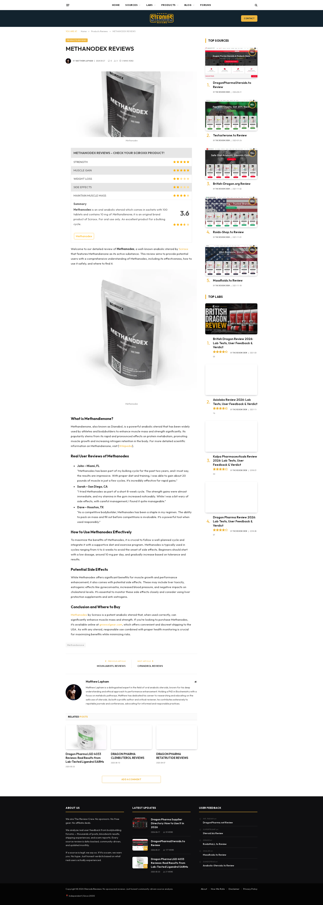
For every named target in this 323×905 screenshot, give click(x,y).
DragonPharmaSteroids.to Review (232, 85)
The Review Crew (222, 92)
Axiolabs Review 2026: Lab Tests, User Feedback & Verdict (235, 402)
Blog (188, 5)
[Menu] (67, 5)
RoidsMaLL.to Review (215, 844)
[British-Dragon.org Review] (231, 163)
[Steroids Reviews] (161, 18)
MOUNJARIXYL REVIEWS (111, 665)
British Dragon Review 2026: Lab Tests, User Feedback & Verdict (233, 343)
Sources (131, 5)
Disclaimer (234, 889)
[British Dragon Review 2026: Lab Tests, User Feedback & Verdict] (231, 318)
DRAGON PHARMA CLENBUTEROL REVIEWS (127, 756)
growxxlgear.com (110, 624)
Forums (205, 5)
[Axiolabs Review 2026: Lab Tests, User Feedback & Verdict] (231, 379)
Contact (249, 18)
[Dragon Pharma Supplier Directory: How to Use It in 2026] (140, 823)
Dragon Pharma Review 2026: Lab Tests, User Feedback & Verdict (234, 521)
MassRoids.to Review (228, 280)
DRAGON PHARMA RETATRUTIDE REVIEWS (172, 756)
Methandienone (75, 645)
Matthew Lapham (84, 61)
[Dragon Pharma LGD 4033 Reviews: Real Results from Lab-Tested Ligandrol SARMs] (86, 737)
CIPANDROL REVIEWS (150, 665)
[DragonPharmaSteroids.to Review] (231, 62)
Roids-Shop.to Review (228, 232)
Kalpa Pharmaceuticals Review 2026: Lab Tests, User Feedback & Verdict (235, 461)
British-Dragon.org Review (231, 184)
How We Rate (218, 889)
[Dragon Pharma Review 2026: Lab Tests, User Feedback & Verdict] (231, 497)
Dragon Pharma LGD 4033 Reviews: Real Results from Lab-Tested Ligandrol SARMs (85, 757)
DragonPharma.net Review (218, 822)
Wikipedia (125, 446)
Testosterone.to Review (230, 135)
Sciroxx (183, 249)
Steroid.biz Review (213, 833)
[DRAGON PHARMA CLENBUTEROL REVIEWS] (131, 737)
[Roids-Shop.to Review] (231, 211)
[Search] (255, 5)
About (204, 889)
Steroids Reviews (93, 889)
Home (116, 5)
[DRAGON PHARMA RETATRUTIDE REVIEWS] (176, 737)
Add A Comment (131, 779)
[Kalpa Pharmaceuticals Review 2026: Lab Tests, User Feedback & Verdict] (231, 436)
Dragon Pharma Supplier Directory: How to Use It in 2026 (167, 823)
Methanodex (84, 236)
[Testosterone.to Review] (231, 115)
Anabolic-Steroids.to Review (218, 865)
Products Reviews (76, 40)
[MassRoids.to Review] (231, 260)
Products (168, 5)
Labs (149, 5)
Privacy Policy (250, 889)
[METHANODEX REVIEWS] (131, 104)
